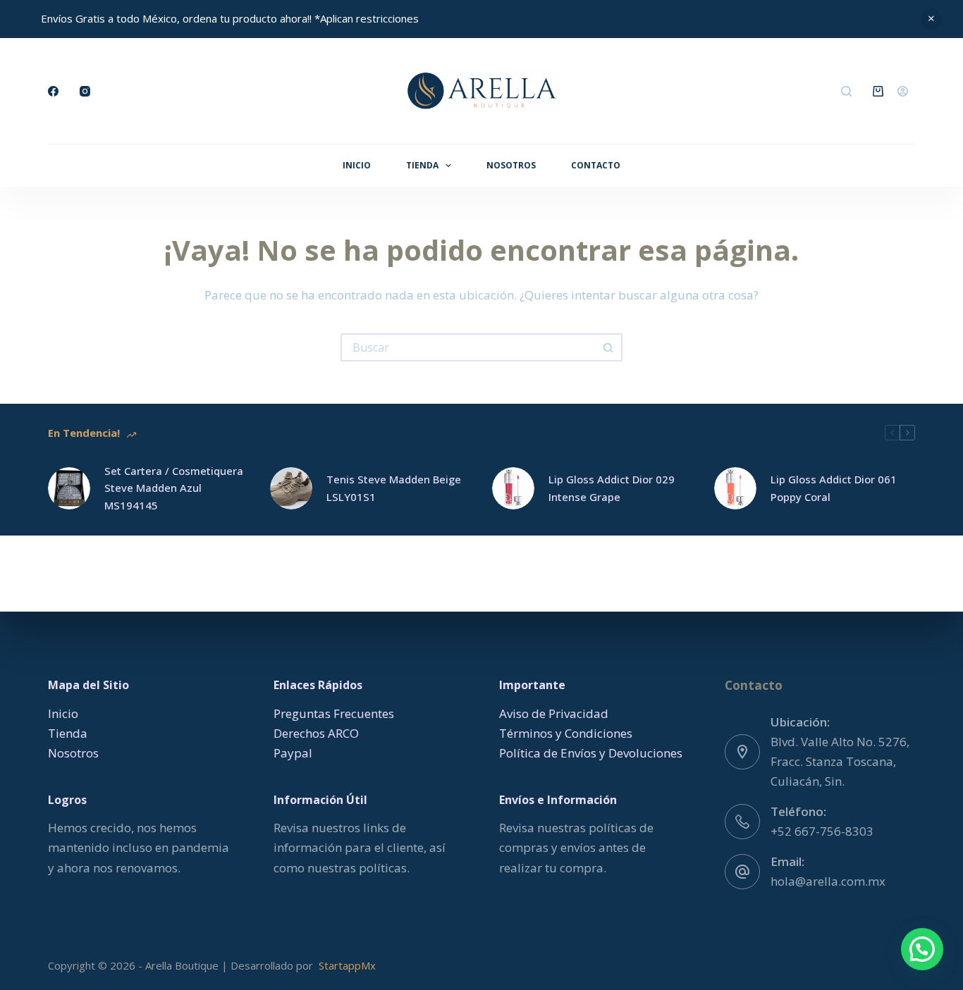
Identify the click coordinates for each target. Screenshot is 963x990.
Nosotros (511, 165)
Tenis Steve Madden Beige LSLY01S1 (393, 488)
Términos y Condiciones (565, 733)
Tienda (422, 165)
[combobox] (469, 347)
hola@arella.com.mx (828, 881)
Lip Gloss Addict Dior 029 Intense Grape (611, 488)
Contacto (595, 165)
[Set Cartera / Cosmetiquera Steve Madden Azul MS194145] (69, 488)
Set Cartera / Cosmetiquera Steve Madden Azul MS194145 (173, 488)
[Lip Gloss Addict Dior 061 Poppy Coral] (735, 488)
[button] (922, 949)
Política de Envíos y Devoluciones (590, 753)
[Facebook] (53, 91)
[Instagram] (85, 91)
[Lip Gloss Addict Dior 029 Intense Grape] (513, 488)
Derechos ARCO (316, 733)
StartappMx (347, 965)
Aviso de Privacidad (553, 713)
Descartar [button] (931, 19)
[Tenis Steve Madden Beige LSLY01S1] (291, 488)
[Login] (902, 91)
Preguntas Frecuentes (334, 713)
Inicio (357, 165)
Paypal (293, 753)
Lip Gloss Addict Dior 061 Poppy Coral (834, 488)
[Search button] (608, 347)
